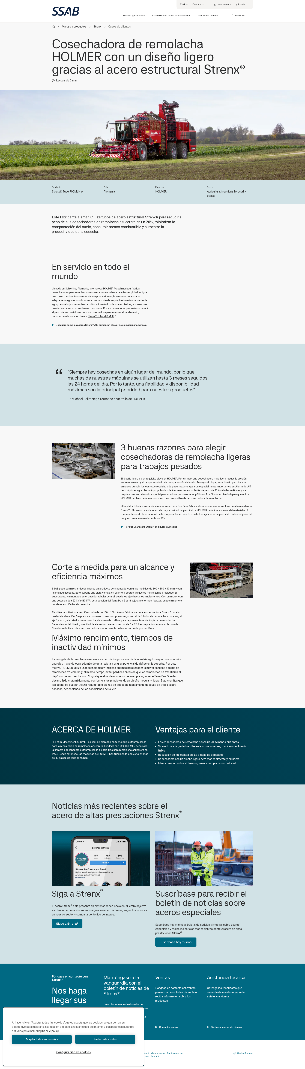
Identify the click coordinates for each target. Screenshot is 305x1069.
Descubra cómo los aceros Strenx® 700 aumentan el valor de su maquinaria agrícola (101, 324)
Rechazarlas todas (105, 1039)
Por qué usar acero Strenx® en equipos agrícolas (151, 526)
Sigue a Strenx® (67, 923)
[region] (73, 1036)
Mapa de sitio (158, 1053)
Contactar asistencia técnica (226, 1027)
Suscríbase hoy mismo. (176, 942)
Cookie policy (50, 1031)
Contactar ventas (168, 1027)
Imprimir (155, 1056)
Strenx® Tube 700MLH (66, 191)
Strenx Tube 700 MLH (101, 316)
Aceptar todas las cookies (42, 1039)
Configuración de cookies (73, 1052)
